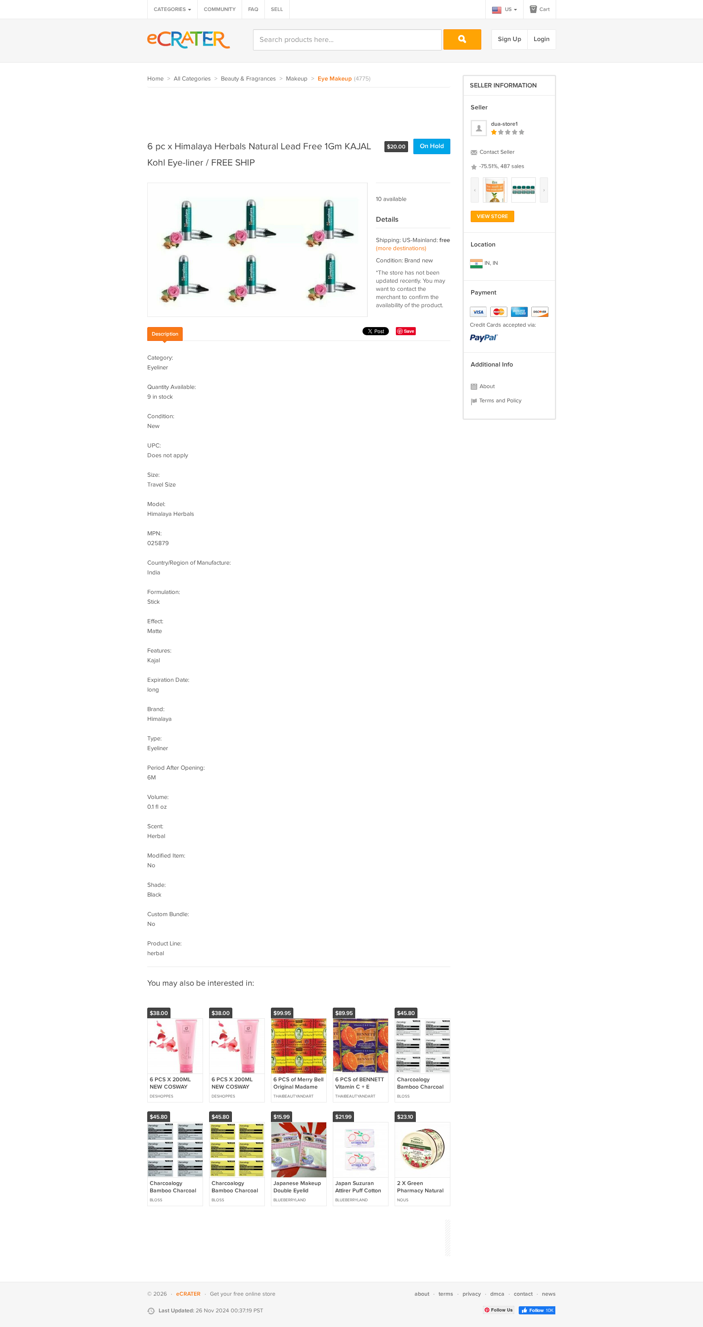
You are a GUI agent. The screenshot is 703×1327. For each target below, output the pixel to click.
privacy (472, 1293)
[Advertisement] (295, 110)
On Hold (432, 146)
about (422, 1293)
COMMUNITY (220, 9)
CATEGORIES (170, 9)
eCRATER (188, 1293)
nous (402, 1200)
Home (155, 78)
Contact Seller (496, 152)
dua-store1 (504, 123)
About (486, 386)
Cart (544, 9)
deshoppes (161, 1096)
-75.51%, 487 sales (501, 166)
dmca (497, 1293)
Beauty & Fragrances (248, 78)
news (549, 1293)
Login (542, 39)
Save (409, 331)
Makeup (297, 78)
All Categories (192, 78)
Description (165, 334)
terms (446, 1293)
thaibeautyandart (293, 1096)
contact (523, 1293)
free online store (254, 1294)
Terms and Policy (500, 400)
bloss (403, 1096)
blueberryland (289, 1200)
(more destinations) (401, 248)
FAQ (253, 9)
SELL (277, 9)
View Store (492, 216)
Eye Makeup (335, 79)
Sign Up (509, 39)
